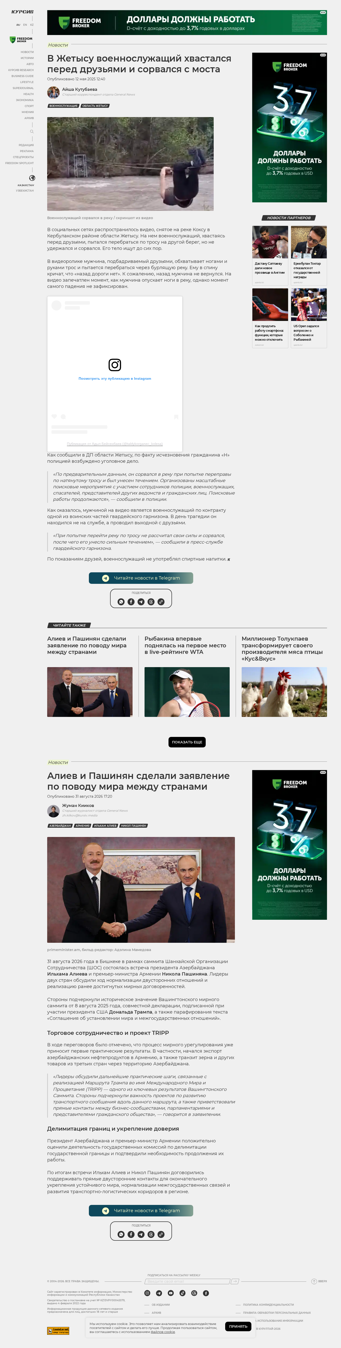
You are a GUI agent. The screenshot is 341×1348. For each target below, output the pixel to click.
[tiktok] (182, 1293)
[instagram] (147, 1293)
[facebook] (206, 1293)
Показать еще (187, 742)
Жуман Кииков (78, 805)
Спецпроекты (23, 157)
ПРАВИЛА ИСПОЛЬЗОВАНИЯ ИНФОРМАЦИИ (273, 1320)
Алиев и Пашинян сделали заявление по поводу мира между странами (87, 645)
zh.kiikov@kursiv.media (79, 815)
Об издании (161, 1304)
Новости (27, 52)
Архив (29, 118)
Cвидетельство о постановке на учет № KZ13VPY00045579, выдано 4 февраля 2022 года (86, 1302)
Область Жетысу (95, 106)
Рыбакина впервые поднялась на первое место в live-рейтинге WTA (185, 645)
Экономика (25, 100)
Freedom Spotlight (19, 163)
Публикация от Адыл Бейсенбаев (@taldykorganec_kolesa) (115, 444)
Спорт (29, 106)
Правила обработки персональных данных (277, 1312)
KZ (32, 25)
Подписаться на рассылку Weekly (174, 1275)
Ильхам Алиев (105, 825)
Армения (82, 825)
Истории (27, 58)
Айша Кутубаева (79, 89)
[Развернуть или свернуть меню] (32, 132)
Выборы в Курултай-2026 (261, 1328)
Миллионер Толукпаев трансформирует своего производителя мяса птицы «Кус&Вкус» (282, 648)
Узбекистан (25, 190)
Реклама (27, 151)
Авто (30, 64)
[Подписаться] (235, 1281)
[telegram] (159, 1293)
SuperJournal (23, 88)
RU (18, 25)
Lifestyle (27, 82)
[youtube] (171, 1293)
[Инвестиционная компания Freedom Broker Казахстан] (21, 40)
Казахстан (25, 185)
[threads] (194, 1293)
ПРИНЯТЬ (238, 1326)
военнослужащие (63, 106)
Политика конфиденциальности (268, 1304)
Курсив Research (21, 70)
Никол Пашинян (133, 825)
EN (25, 25)
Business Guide (22, 76)
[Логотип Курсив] (22, 12)
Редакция (26, 145)
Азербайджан (60, 825)
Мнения (28, 112)
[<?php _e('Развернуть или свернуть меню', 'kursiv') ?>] (32, 178)
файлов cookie (163, 1332)
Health (28, 94)
